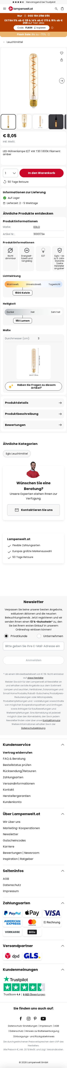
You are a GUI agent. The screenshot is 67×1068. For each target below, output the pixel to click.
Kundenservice (17, 744)
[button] (8, 121)
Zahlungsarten (13, 777)
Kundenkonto (12, 802)
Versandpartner (18, 945)
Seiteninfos (13, 870)
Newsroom (31, 853)
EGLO (37, 227)
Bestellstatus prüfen (17, 765)
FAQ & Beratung (14, 759)
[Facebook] (23, 1019)
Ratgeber (26, 859)
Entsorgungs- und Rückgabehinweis (34, 1036)
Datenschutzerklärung (33, 728)
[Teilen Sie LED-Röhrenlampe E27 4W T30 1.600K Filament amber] (61, 59)
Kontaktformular (51, 720)
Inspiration (10, 859)
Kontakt (8, 790)
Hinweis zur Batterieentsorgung (42, 1031)
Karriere (8, 846)
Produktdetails (16, 403)
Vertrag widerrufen (17, 753)
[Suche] (56, 8)
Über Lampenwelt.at (21, 813)
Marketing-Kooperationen (21, 828)
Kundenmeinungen (20, 969)
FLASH (31, 27)
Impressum (11, 891)
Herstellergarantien (17, 796)
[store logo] (23, 8)
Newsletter (10, 834)
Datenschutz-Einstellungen (23, 1025)
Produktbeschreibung (21, 414)
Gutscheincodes (14, 840)
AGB (6, 879)
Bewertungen (15, 425)
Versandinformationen (19, 783)
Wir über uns (11, 822)
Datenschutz (12, 885)
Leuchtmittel (15, 42)
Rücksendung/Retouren (19, 771)
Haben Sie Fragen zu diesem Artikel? (36, 386)
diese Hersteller (35, 677)
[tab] (33, 773)
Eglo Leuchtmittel (17, 453)
